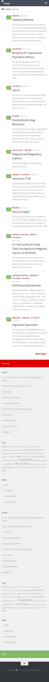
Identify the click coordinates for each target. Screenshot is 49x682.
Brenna (21, 446)
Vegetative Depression (25, 325)
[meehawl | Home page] (7, 3)
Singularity (29, 467)
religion (31, 464)
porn (13, 464)
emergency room (36, 453)
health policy (17, 150)
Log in (6, 485)
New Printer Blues (10, 426)
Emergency (16, 318)
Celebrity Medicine (23, 19)
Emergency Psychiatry (22, 453)
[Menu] (46, 3)
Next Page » (41, 353)
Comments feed (10, 496)
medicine (15, 16)
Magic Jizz (8, 432)
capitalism (36, 446)
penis (3, 464)
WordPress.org (10, 502)
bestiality (15, 446)
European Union (6, 456)
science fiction (7, 467)
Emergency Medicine (20, 234)
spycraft (36, 467)
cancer (30, 446)
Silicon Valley (21, 467)
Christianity (5, 450)
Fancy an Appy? (21, 211)
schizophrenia (38, 464)
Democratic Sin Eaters (12, 397)
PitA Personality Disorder (26, 285)
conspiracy (16, 450)
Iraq (37, 456)
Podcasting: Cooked (12, 403)
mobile (39, 460)
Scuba (15, 467)
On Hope (7, 392)
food (13, 456)
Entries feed (8, 490)
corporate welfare (25, 450)
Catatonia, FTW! (21, 178)
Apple (4, 446)
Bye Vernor (8, 415)
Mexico (34, 460)
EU (43, 453)
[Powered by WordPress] (16, 670)
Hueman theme (36, 670)
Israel (3, 460)
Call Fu (16, 90)
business (26, 446)
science (44, 464)
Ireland (42, 456)
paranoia (44, 460)
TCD (39, 467)
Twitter (43, 467)
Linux (7, 460)
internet (32, 456)
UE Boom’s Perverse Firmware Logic (18, 409)
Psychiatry (16, 49)
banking (10, 446)
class (11, 450)
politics (8, 464)
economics (38, 449)
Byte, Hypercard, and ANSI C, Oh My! (18, 386)
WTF (4, 470)
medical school (14, 460)
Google (18, 456)
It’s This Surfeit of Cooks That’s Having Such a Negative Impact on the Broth (29, 248)
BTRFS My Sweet (10, 420)
